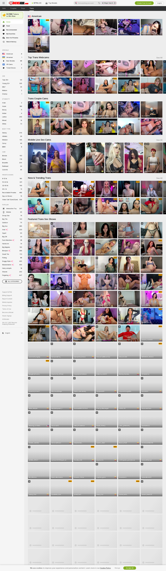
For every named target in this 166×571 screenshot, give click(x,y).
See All (159, 58)
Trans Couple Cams (38, 98)
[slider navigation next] (160, 77)
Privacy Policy (7, 305)
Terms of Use (6, 309)
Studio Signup (7, 316)
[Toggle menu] (3, 3)
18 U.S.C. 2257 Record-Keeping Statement (9, 323)
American (36, 16)
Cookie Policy (105, 568)
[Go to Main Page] (18, 3)
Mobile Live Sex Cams (39, 139)
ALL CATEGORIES (13, 281)
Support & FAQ (7, 292)
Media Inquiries (7, 302)
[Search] (99, 3)
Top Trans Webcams (38, 57)
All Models (5, 319)
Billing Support (7, 295)
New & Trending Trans (39, 178)
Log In (159, 3)
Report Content (7, 299)
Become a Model (7, 312)
